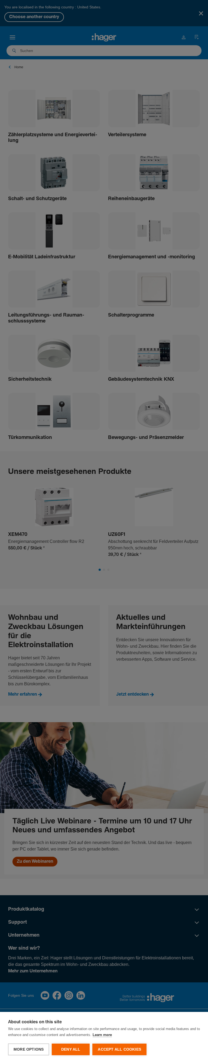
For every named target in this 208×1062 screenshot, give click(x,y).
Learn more (102, 1035)
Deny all (70, 1049)
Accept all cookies (119, 1049)
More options (29, 1049)
